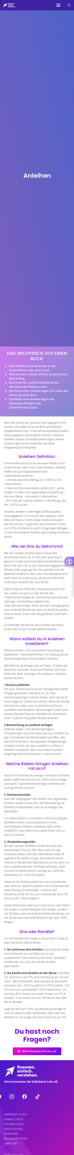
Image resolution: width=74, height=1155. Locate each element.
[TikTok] (38, 1097)
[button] (58, 5)
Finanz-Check (13, 1119)
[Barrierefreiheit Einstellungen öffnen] (69, 561)
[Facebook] (25, 1097)
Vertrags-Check (15, 1114)
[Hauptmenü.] (58, 5)
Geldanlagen (14, 1124)
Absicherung (13, 1129)
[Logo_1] (9, 5)
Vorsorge (11, 1134)
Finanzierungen (15, 1138)
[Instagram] (12, 1097)
